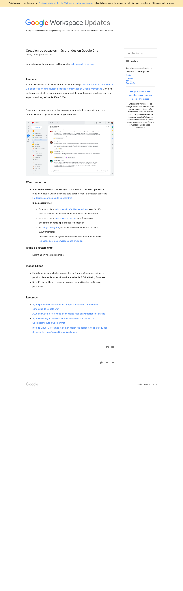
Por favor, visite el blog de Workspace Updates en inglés (65, 3)
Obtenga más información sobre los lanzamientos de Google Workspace (140, 95)
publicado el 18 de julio (82, 64)
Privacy (147, 384)
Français (129, 78)
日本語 (129, 80)
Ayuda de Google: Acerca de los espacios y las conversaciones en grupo (68, 313)
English (129, 75)
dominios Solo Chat (66, 218)
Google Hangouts (50, 227)
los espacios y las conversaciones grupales (60, 241)
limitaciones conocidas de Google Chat (52, 198)
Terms (154, 384)
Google (139, 384)
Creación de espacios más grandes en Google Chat (62, 50)
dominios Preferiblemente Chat (72, 209)
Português (130, 83)
